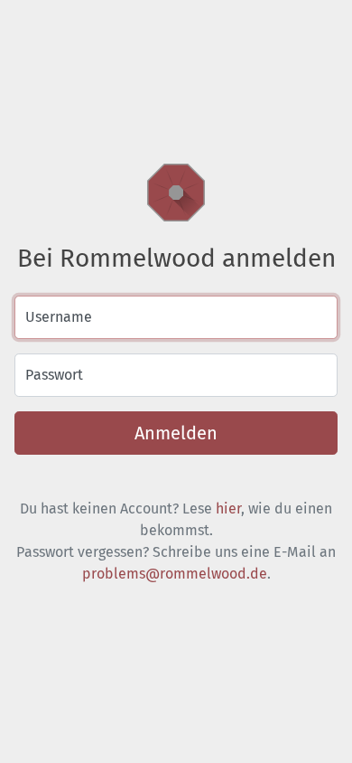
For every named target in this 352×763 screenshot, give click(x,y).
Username (58, 316)
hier (228, 508)
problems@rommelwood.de (174, 573)
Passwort (54, 374)
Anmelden (176, 433)
